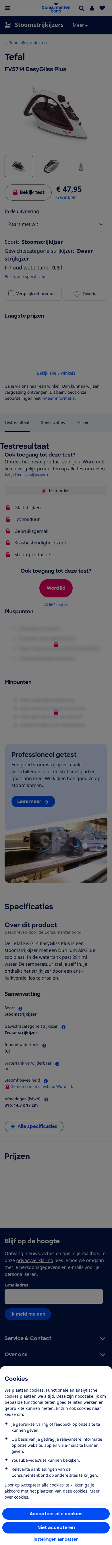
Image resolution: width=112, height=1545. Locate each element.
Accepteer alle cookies (56, 1514)
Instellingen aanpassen (56, 1539)
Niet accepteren (56, 1528)
